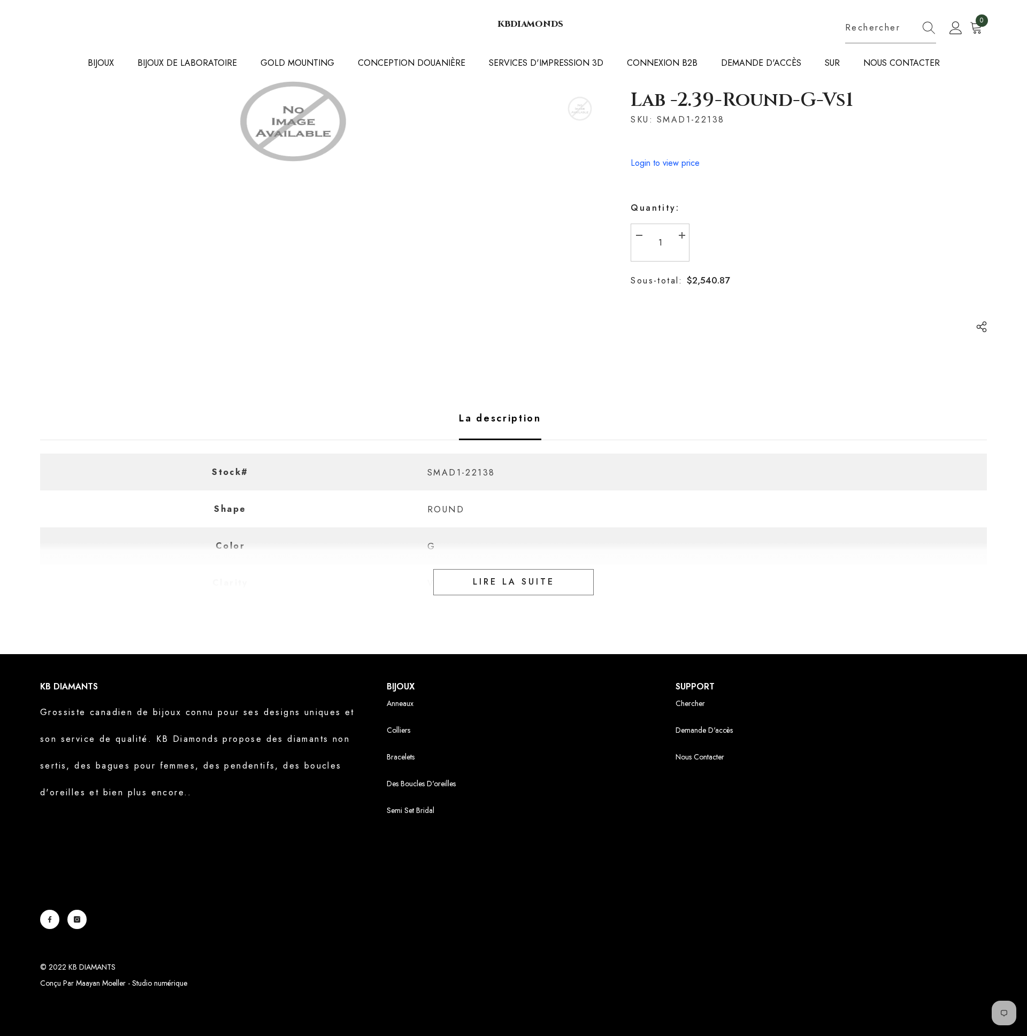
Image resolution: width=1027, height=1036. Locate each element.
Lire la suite (514, 581)
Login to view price (665, 163)
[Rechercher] (890, 28)
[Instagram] (77, 919)
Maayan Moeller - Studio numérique (131, 983)
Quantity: (655, 208)
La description (500, 418)
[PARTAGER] (977, 327)
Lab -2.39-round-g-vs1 (742, 100)
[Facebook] (49, 919)
